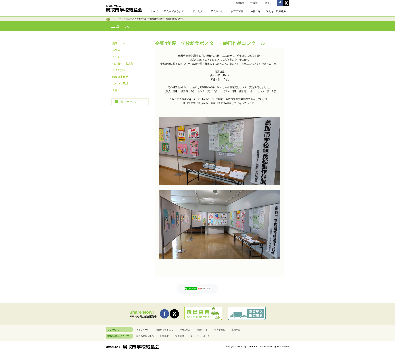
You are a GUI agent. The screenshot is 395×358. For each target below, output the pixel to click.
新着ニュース (120, 43)
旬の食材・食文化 (122, 63)
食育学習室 (237, 11)
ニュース (130, 19)
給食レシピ (217, 11)
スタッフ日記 (120, 83)
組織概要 (240, 3)
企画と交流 (118, 70)
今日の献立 (197, 11)
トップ (154, 11)
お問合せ (267, 3)
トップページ (117, 19)
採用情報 (254, 3)
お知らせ (117, 50)
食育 (115, 90)
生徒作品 (255, 11)
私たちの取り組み (276, 11)
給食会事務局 (120, 76)
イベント (117, 56)
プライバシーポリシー (201, 336)
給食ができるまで (174, 11)
